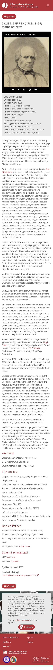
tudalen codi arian (22, 620)
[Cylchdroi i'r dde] (12, 39)
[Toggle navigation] (48, 5)
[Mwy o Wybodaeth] (29, 89)
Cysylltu (30, 642)
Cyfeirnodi (10, 16)
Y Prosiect (6, 646)
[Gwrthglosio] (9, 39)
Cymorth (30, 637)
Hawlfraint (7, 642)
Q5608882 (15, 561)
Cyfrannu (28, 627)
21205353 (11, 557)
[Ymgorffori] (35, 89)
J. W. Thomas (34, 348)
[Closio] (5, 39)
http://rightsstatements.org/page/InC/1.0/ (19, 575)
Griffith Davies (24, 546)
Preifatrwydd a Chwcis (11, 637)
